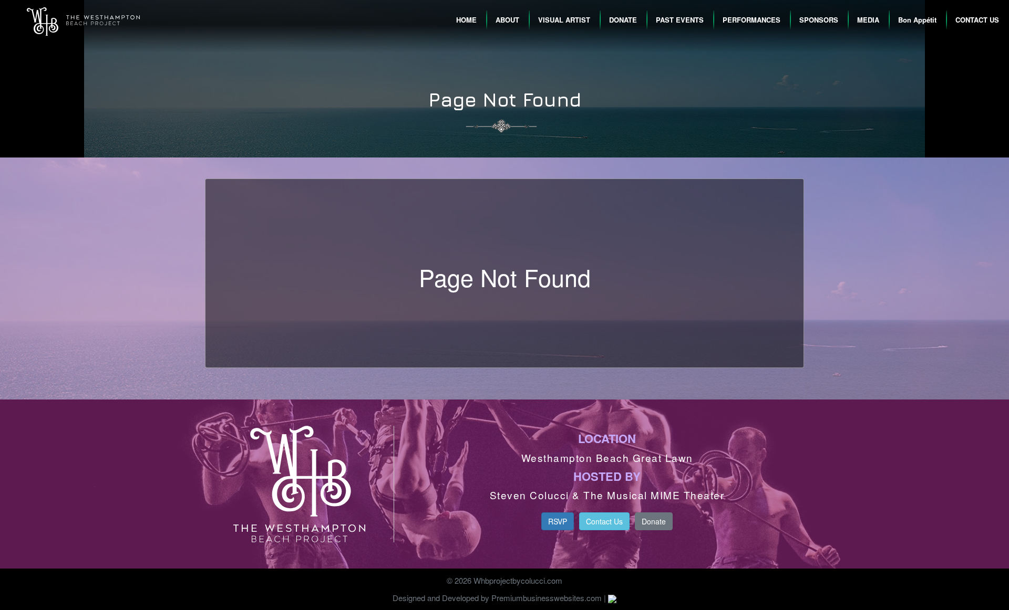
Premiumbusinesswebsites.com (546, 597)
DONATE (623, 20)
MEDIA (868, 20)
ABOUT (507, 20)
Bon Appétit (917, 20)
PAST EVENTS (680, 20)
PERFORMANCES (751, 20)
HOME (466, 20)
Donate (654, 521)
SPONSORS (818, 20)
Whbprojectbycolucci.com (517, 580)
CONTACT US (977, 20)
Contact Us (604, 521)
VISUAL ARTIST (564, 20)
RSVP (557, 521)
